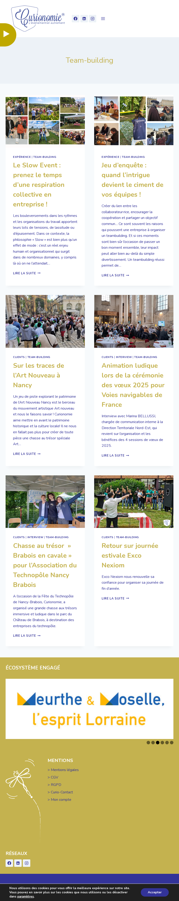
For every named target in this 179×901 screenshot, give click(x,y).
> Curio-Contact (60, 792)
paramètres (25, 896)
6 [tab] (171, 742)
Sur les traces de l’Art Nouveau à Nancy (38, 375)
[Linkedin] (84, 18)
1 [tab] (148, 742)
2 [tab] (153, 742)
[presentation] (45, 121)
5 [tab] (167, 742)
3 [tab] (157, 742)
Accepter (155, 892)
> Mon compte (59, 799)
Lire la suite (27, 273)
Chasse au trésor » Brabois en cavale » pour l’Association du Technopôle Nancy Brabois (45, 565)
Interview (124, 357)
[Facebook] (75, 18)
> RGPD (54, 784)
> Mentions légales (63, 769)
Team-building (44, 157)
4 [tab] (162, 742)
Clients (19, 357)
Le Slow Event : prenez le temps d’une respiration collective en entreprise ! (39, 185)
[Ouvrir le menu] (103, 18)
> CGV (53, 777)
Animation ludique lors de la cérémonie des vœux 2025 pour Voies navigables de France (133, 385)
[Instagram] (92, 18)
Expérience (22, 157)
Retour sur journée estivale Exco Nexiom (130, 555)
